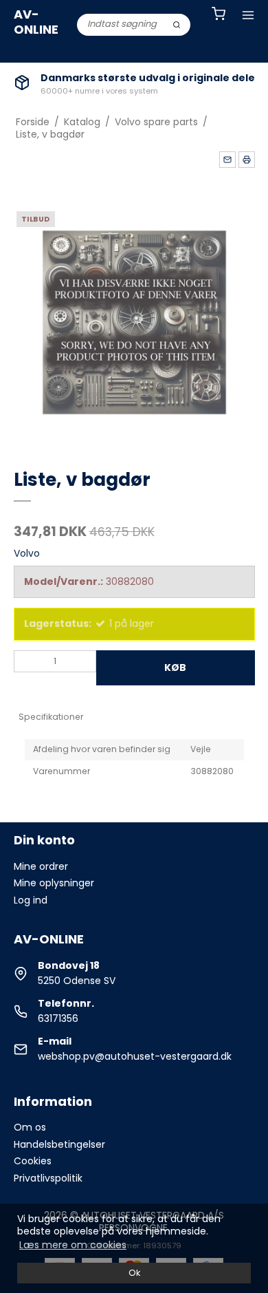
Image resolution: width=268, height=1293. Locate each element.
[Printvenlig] (246, 159)
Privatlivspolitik (48, 1178)
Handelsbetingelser (59, 1144)
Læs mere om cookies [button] (72, 1245)
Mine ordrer (41, 866)
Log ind (30, 900)
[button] (227, 159)
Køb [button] (175, 667)
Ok (134, 1273)
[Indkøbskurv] (218, 15)
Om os (30, 1127)
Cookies (33, 1161)
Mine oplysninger (54, 883)
